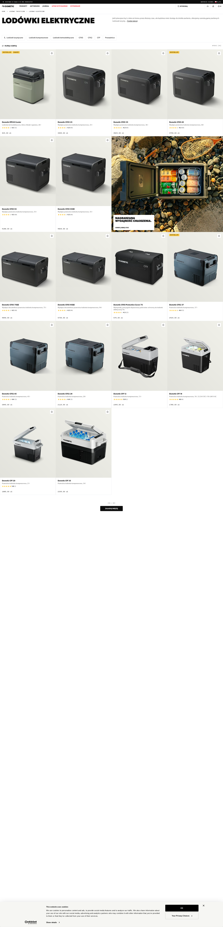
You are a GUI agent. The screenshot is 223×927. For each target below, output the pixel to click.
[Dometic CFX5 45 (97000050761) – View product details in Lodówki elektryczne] (195, 92)
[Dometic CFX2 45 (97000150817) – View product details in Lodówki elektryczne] (28, 364)
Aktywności (35, 6)
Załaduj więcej (111, 508)
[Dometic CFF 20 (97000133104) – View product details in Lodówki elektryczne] (28, 451)
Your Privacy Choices (180, 916)
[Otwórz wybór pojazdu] (207, 6)
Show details (51, 922)
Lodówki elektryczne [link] (37, 11)
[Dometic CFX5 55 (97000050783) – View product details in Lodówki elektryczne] (28, 184)
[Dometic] (8, 6)
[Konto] (213, 6)
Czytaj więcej (132, 21)
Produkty (23, 6)
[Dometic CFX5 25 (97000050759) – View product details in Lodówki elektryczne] (84, 92)
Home (3, 11)
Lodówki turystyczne (17, 11)
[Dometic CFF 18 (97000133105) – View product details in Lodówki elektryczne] (195, 364)
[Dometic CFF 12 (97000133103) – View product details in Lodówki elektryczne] (139, 364)
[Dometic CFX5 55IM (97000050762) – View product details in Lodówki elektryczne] (84, 184)
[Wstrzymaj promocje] (3, 1)
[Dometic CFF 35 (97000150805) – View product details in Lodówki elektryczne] (84, 451)
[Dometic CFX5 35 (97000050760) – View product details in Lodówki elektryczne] (139, 92)
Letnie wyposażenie (59, 6)
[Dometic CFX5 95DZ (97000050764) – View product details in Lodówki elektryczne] (84, 276)
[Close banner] (203, 905)
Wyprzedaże (75, 6)
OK (181, 908)
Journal (46, 6)
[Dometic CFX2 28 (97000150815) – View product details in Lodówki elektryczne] (84, 364)
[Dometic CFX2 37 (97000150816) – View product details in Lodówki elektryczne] (195, 276)
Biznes (210, 2)
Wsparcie (204, 2)
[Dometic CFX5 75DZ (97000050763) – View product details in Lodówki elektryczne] (28, 276)
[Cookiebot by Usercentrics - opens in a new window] (31, 922)
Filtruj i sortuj (11, 46)
